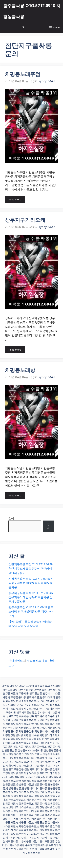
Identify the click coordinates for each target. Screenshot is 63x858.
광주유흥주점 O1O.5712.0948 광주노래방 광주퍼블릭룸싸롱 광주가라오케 (30, 611)
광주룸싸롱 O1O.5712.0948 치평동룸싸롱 (31, 11)
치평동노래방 (20, 369)
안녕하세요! (15, 660)
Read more (14, 199)
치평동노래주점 (22, 73)
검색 (11, 518)
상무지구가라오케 (25, 219)
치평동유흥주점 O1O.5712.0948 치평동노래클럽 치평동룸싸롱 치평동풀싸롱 (30, 583)
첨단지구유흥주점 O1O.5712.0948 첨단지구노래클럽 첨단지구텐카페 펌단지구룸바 (30, 568)
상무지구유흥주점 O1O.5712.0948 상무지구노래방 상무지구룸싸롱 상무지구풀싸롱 (30, 597)
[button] (23, 27)
